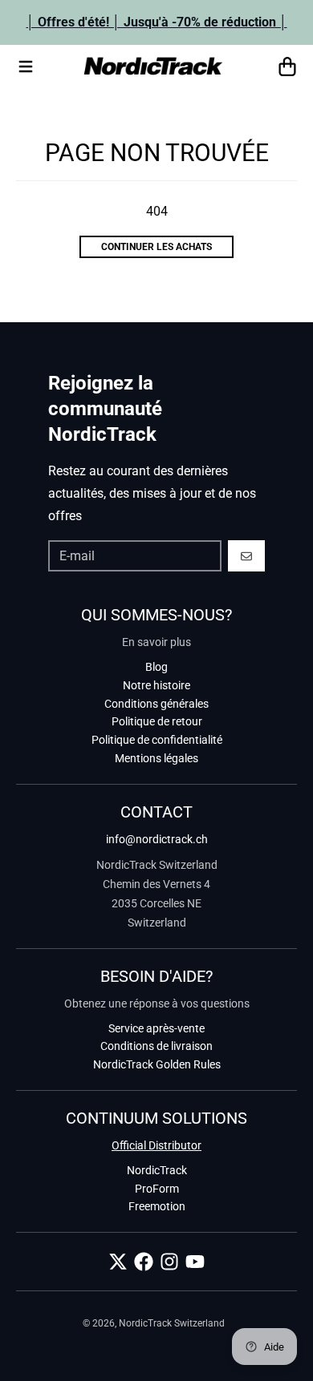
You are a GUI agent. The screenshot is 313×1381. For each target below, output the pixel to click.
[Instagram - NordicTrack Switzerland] (169, 1261)
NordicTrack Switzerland (172, 1323)
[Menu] (25, 66)
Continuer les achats (156, 246)
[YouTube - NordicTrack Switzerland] (195, 1261)
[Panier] (287, 66)
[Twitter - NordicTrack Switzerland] (118, 1261)
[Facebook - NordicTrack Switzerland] (143, 1261)
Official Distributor (156, 1145)
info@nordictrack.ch (157, 839)
